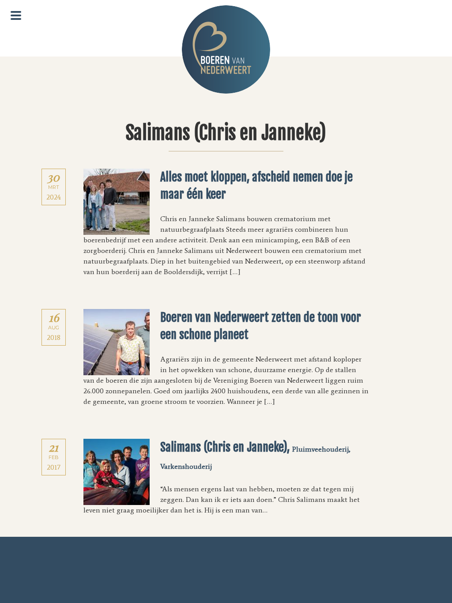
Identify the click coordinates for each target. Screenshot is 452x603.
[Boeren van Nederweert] (226, 49)
